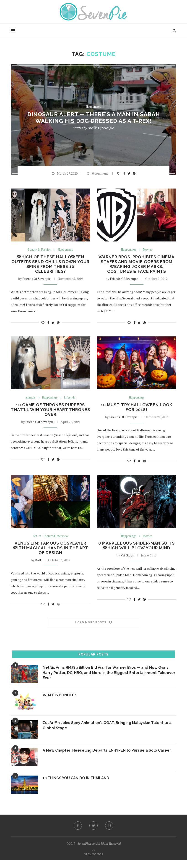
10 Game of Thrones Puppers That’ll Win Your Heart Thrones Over (50, 409)
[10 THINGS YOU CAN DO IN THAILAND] (24, 785)
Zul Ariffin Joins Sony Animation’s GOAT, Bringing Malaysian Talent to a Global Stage (107, 725)
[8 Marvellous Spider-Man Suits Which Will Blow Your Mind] (136, 501)
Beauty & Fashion (39, 250)
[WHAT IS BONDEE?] (24, 702)
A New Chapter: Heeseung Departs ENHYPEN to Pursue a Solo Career (107, 750)
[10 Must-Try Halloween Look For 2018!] (136, 363)
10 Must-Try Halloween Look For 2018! (136, 407)
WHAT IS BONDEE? (59, 695)
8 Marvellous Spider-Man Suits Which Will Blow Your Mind (136, 545)
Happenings (93, 107)
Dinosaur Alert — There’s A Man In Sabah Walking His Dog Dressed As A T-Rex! (93, 117)
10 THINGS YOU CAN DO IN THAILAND (76, 778)
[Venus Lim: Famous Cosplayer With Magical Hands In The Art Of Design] (50, 501)
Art (35, 536)
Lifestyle (69, 397)
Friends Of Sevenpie (101, 128)
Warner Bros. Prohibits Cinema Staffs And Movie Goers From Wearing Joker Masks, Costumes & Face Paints (136, 264)
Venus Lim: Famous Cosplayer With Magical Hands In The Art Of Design (50, 548)
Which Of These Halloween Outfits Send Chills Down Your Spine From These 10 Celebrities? (50, 264)
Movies (147, 250)
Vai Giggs (127, 555)
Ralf (38, 560)
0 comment (100, 173)
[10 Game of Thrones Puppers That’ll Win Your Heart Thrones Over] (50, 363)
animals (30, 397)
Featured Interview (55, 536)
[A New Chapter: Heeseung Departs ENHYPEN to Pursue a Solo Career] (24, 757)
